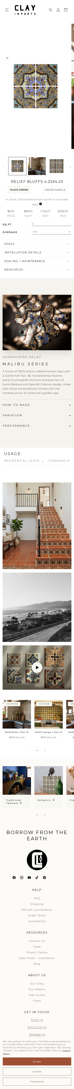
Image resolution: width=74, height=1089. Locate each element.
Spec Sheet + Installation (37, 958)
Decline (37, 1071)
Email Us (37, 1019)
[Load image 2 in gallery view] (37, 166)
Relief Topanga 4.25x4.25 (48, 732)
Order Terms (37, 915)
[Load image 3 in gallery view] (56, 166)
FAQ (37, 898)
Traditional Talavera (13, 801)
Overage (10, 232)
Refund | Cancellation (36, 909)
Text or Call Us (37, 1027)
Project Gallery (37, 952)
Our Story (37, 983)
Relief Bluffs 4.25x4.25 (17, 732)
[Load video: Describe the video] (37, 667)
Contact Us (37, 941)
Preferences (37, 1081)
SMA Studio (37, 995)
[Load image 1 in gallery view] (17, 166)
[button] (7, 10)
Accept (37, 1061)
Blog (37, 963)
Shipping (36, 904)
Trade (37, 946)
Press (37, 1000)
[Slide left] (4, 167)
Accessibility (37, 921)
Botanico (44, 800)
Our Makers (37, 989)
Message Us (37, 1034)
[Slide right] (70, 167)
